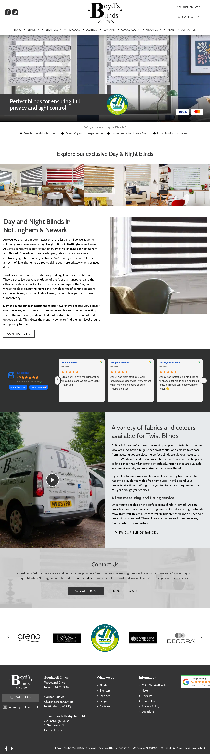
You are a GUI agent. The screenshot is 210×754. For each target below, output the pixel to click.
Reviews (147, 696)
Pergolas (74, 29)
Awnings (91, 29)
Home (17, 29)
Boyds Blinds (15, 249)
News (171, 29)
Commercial (128, 29)
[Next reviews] (203, 380)
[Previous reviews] (57, 380)
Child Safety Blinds (154, 685)
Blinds (32, 29)
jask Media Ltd (199, 748)
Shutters (52, 29)
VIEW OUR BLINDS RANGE (135, 532)
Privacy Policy (150, 706)
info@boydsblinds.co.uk (24, 707)
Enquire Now (186, 7)
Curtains (109, 29)
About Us (152, 29)
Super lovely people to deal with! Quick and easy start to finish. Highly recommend (84, 380)
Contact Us (188, 29)
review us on (37, 387)
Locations (148, 711)
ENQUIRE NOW (123, 591)
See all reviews (18, 387)
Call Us (189, 17)
